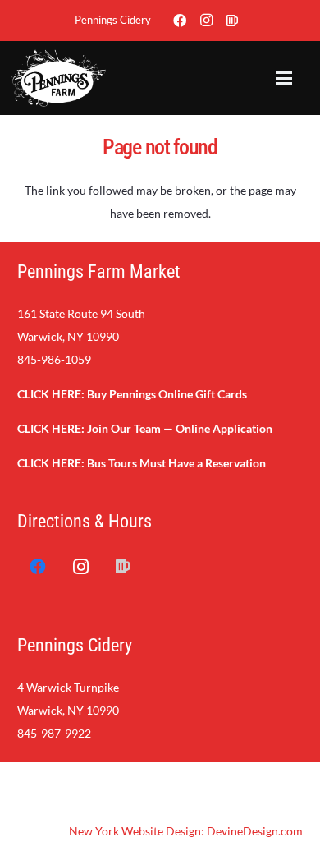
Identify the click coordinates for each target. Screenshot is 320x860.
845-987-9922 (54, 733)
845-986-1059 (54, 359)
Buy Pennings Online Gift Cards (167, 394)
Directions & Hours (84, 521)
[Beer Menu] (232, 20)
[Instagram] (206, 20)
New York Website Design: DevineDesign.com (186, 831)
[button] (284, 78)
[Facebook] (180, 20)
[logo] (58, 78)
